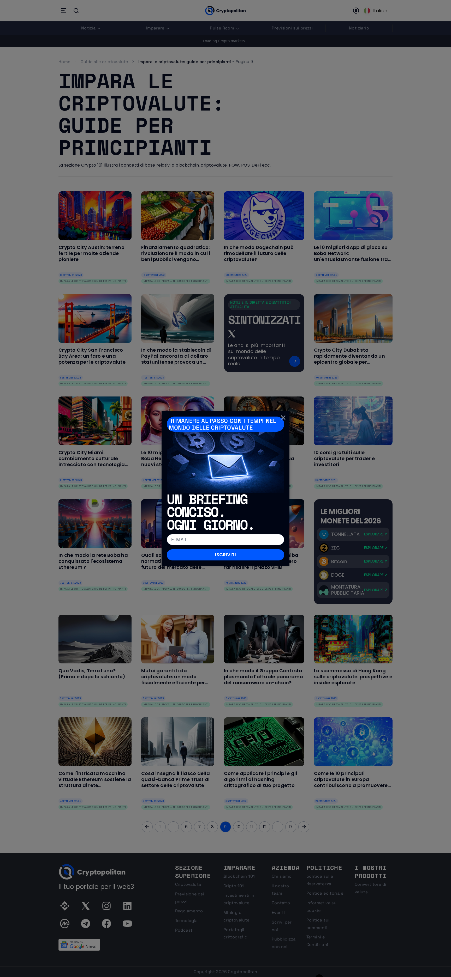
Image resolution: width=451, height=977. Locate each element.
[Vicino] (283, 418)
